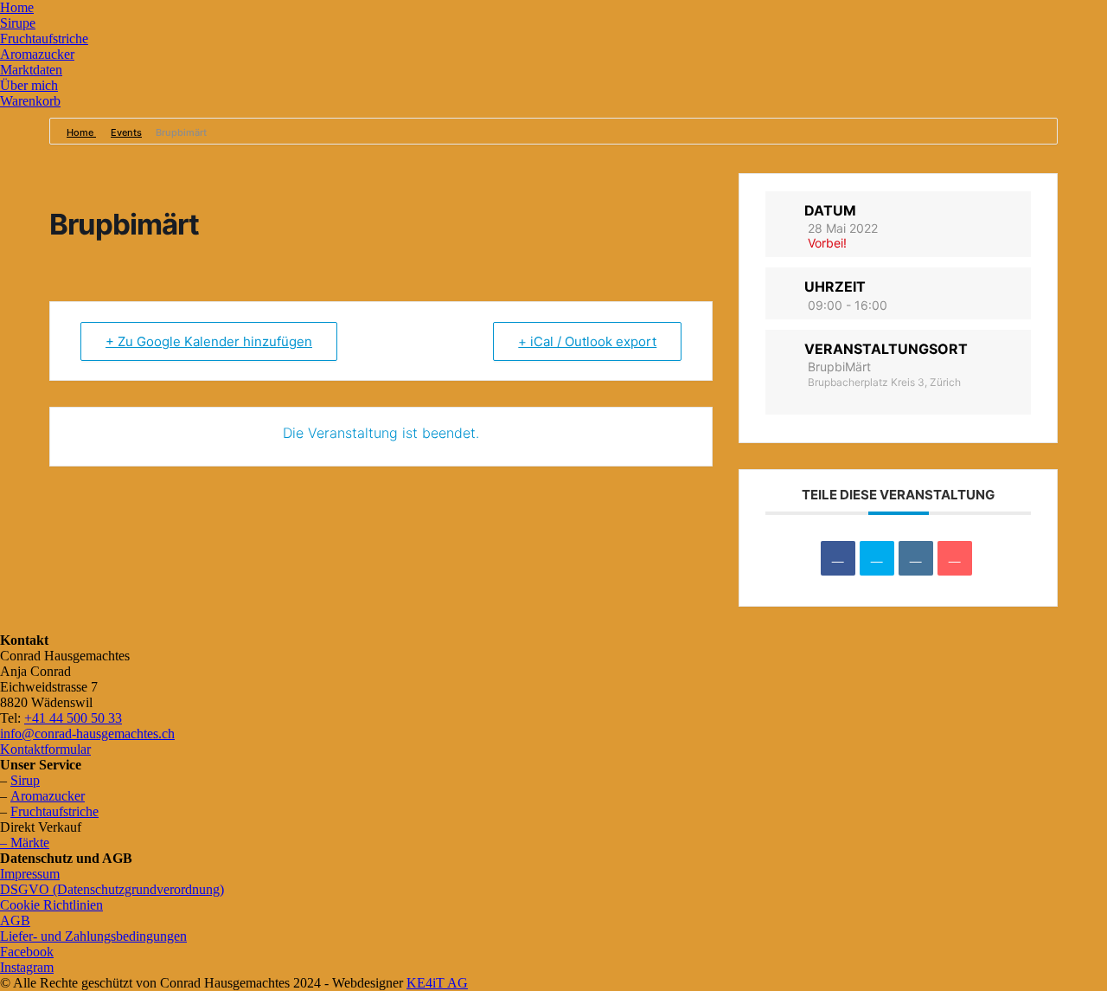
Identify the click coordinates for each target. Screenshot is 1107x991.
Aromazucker (37, 54)
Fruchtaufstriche (44, 38)
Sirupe (17, 23)
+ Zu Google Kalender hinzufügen (209, 341)
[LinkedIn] (916, 558)
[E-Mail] (954, 558)
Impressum (30, 873)
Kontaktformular (45, 749)
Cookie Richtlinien (51, 905)
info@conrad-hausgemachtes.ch (87, 733)
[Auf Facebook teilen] (838, 558)
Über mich (29, 85)
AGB (15, 920)
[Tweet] (877, 558)
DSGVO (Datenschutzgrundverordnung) (112, 889)
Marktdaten (31, 69)
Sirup (25, 780)
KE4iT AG (437, 982)
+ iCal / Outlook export (587, 341)
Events (126, 132)
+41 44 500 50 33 (73, 718)
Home (17, 7)
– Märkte (24, 842)
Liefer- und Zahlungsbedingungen (93, 936)
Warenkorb (30, 100)
